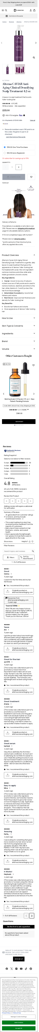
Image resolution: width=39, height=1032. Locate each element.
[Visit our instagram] (16, 968)
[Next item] (34, 393)
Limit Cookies (18, 1022)
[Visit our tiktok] (26, 968)
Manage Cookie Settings (19, 1017)
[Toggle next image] (36, 42)
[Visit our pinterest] (30, 968)
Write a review (7, 106)
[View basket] (34, 10)
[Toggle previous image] (1, 42)
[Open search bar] (6, 10)
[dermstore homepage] (19, 10)
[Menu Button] (2, 10)
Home (4, 22)
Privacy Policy (6, 1013)
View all (32, 120)
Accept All (18, 1028)
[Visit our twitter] (11, 968)
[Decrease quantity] (5, 167)
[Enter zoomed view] (34, 58)
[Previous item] (3, 393)
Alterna (18, 22)
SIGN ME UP (19, 959)
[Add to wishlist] (31, 177)
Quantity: (6, 162)
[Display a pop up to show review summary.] (28, 410)
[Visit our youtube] (21, 968)
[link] (30, 10)
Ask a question (20, 106)
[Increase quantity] (19, 167)
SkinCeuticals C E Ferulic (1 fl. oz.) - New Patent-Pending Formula (19, 400)
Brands (11, 22)
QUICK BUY (19, 421)
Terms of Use (17, 1013)
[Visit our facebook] (6, 968)
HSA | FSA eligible (12, 115)
